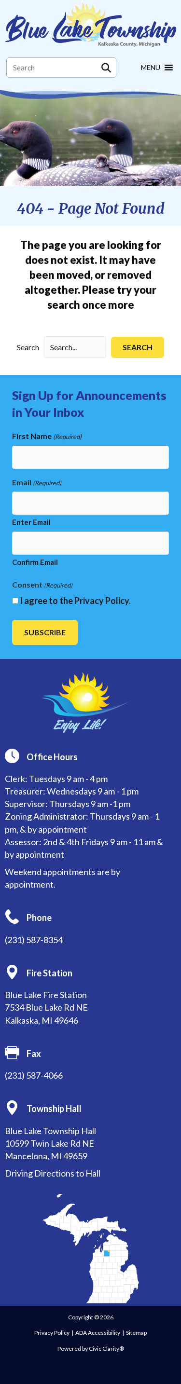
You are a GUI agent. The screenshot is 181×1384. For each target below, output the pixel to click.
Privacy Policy (101, 600)
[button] (137, 347)
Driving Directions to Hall (52, 1173)
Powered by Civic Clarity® (90, 1348)
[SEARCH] (106, 67)
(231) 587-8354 (34, 939)
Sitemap (136, 1332)
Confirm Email (35, 562)
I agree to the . (75, 600)
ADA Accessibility (97, 1332)
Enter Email (31, 522)
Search (28, 347)
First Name (47, 435)
